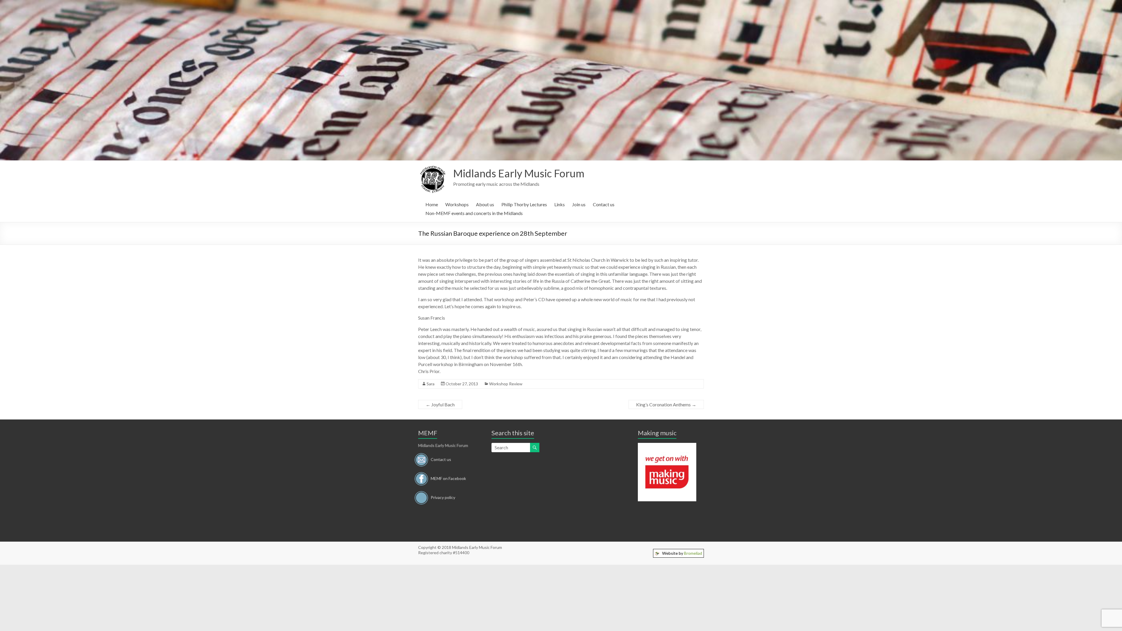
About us (485, 204)
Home (431, 204)
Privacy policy (443, 497)
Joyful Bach (440, 404)
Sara (430, 383)
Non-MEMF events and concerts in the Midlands (474, 213)
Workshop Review (505, 383)
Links (559, 204)
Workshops (457, 204)
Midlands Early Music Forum (518, 173)
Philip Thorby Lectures (524, 204)
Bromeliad (693, 553)
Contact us (603, 204)
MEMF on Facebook (448, 478)
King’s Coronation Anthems (666, 404)
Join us (579, 204)
